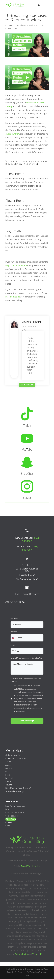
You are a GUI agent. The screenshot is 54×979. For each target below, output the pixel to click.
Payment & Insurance (14, 812)
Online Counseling (13, 755)
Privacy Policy (21, 954)
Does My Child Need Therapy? (18, 788)
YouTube (27, 449)
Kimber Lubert (11, 28)
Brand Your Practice (23, 969)
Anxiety (8, 765)
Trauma (8, 784)
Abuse (8, 781)
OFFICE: (27, 565)
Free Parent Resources (15, 806)
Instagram (27, 497)
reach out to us (12, 296)
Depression (10, 778)
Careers (8, 822)
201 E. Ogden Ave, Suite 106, (27, 569)
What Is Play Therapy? (14, 791)
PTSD (7, 775)
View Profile (27, 384)
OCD (7, 771)
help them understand (16, 265)
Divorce (8, 768)
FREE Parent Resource (27, 594)
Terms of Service (40, 954)
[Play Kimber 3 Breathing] (27, 77)
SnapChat (27, 473)
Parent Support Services (15, 758)
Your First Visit (11, 815)
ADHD (8, 761)
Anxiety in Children (37, 25)
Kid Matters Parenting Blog (16, 25)
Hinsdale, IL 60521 (26, 575)
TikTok (27, 425)
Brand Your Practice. (31, 866)
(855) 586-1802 (30, 539)
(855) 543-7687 (30, 548)
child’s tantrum (12, 133)
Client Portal (11, 819)
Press (7, 825)
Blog (7, 809)
